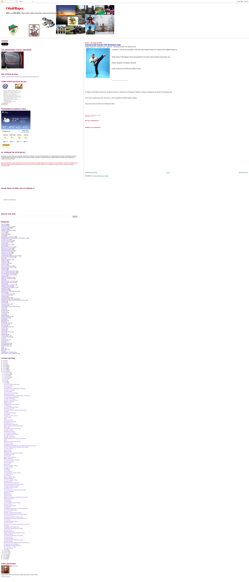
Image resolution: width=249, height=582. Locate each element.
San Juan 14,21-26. (8, 522)
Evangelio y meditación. (7, 236)
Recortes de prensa (6, 226)
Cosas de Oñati (5, 228)
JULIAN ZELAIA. (8, 450)
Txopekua (6, 411)
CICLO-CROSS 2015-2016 (8, 281)
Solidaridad (4, 334)
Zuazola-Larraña (8, 495)
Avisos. (3, 233)
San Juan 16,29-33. (8, 448)
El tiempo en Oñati (6, 147)
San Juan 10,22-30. (8, 548)
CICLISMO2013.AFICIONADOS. (9, 306)
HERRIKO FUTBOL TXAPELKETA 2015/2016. (13, 300)
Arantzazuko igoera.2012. (10, 505)
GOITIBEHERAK (5, 344)
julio (5, 380)
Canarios (3, 296)
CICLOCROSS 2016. (6, 294)
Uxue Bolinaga (7, 475)
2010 (4, 557)
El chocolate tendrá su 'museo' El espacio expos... (16, 410)
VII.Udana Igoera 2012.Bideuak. (11, 544)
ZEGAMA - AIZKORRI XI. (10, 437)
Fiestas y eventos (5, 242)
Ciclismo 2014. (5, 263)
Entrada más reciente (91, 172)
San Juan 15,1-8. (8, 511)
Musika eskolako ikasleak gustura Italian (13, 425)
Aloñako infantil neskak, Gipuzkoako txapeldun (15, 438)
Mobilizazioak (7, 492)
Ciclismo (3, 231)
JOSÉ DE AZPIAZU (8, 420)
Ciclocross (4, 340)
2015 (4, 366)
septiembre (7, 377)
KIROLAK (3, 264)
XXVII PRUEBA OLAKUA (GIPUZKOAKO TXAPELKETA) (17, 395)
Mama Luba (6, 427)
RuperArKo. (15, 566)
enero (5, 554)
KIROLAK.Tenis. (5, 345)
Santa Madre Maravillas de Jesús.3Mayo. (13, 535)
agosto (6, 378)
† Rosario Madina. (8, 391)
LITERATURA (4, 290)
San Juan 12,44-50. (8, 541)
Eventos (92, 116)
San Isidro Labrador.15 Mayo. (11, 480)
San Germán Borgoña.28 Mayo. (11, 407)
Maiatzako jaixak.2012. (9, 531)
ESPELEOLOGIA (5, 323)
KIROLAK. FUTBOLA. (7, 277)
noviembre (6, 374)
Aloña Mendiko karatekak (10, 413)
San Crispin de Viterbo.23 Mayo (11, 434)
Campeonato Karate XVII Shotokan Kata (13, 517)
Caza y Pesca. (5, 339)
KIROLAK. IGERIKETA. (7, 278)
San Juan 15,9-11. (8, 504)
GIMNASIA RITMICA (6, 316)
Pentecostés (7, 414)
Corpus (3, 314)
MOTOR (3, 302)
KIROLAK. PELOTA (6, 286)
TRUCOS (3, 292)
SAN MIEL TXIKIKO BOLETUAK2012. (13, 512)
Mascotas (3, 325)
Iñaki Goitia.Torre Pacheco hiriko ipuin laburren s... (16, 518)
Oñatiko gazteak (8, 402)
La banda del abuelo (8, 491)
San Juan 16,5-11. (8, 481)
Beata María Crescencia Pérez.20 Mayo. (13, 452)
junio (5, 381)
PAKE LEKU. (4, 349)
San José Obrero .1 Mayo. (10, 547)
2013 (4, 369)
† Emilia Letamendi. (8, 534)
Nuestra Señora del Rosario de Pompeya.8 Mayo (15, 514)
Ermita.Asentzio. (8, 462)
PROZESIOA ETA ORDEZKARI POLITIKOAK (14, 388)
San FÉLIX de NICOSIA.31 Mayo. (12, 384)
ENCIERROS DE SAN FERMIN (9, 299)
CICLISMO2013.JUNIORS (8, 273)
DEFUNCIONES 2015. (7, 247)
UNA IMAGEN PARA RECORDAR (10, 256)
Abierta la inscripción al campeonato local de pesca (16, 497)
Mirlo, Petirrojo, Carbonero (10, 457)
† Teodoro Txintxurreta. (9, 398)
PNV (2, 351)
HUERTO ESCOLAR (9, 498)
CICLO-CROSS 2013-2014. (8, 272)
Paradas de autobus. (9, 478)
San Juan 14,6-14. (8, 537)
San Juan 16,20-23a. (9, 461)
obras (2, 258)
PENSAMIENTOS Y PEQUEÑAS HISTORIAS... (13, 238)
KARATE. (3, 269)
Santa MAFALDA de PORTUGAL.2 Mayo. (13, 539)
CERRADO (4, 313)
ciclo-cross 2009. (5, 295)
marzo (5, 551)
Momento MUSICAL (6, 240)
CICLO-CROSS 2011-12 (7, 267)
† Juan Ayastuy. (7, 417)
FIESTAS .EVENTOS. (6, 230)
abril (5, 550)
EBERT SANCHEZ (8, 458)
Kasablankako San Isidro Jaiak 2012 (12, 545)
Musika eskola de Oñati (9, 477)
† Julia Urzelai (7, 520)
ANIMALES (4, 305)
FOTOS (3, 307)
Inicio (168, 172)
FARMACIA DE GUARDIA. (8, 285)
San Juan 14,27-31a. (9, 515)
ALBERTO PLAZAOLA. (9, 431)
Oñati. (5, 418)
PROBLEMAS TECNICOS (8, 352)
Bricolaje (3, 276)
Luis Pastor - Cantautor (9, 390)
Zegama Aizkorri (8, 500)
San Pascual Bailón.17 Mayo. (11, 465)
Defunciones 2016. (6, 249)
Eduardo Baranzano (8, 444)
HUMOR (3, 301)
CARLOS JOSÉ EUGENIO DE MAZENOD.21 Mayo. (16, 447)
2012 (4, 371)
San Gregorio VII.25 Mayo (10, 421)
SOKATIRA (4, 320)
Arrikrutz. (3, 329)
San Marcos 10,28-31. (9, 401)
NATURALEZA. (7, 507)
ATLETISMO (7, 470)
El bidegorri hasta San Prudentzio (12, 404)
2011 (4, 555)
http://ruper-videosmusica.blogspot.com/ (11, 76)
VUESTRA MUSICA (6, 337)
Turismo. (3, 311)
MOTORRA (4, 310)
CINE (2, 235)
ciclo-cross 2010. (5, 304)
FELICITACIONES (6, 297)
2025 (4, 360)
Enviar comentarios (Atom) (100, 176)
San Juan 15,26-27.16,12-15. (11, 415)
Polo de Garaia (7, 455)
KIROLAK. (4, 261)
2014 (4, 368)
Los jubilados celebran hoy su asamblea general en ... (16, 508)
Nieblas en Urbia (8, 451)
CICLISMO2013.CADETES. (8, 287)
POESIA (3, 319)
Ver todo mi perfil (5, 576)
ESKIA (3, 342)
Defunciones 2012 (6, 252)
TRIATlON (4, 268)
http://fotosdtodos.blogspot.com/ (31, 76)
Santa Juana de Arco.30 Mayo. (11, 393)
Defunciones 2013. (6, 248)
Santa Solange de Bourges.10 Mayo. (12, 502)
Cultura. (3, 309)
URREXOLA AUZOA (9, 538)
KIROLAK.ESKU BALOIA (7, 282)
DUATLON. (4, 262)
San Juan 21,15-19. (8, 422)
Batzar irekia (7, 464)
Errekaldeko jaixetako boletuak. (11, 397)
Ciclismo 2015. (5, 254)
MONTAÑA (4, 315)
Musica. (3, 333)
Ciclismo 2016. (5, 239)
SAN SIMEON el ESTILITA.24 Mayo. (12, 428)
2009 (4, 558)
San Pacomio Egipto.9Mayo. (10, 509)
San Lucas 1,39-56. (8, 385)
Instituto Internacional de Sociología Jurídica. (14, 532)
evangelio (4, 229)
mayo (5, 382)
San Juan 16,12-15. (8, 474)
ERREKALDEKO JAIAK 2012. (11, 424)
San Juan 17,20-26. (8, 430)
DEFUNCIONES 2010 (7, 250)
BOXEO (3, 321)
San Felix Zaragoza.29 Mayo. (11, 400)
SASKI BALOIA (5, 318)
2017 (4, 363)
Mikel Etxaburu (7, 494)
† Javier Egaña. (7, 501)
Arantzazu (6, 525)
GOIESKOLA (7, 468)
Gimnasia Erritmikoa (6, 332)
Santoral (3, 225)
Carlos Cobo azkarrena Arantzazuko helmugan (15, 489)
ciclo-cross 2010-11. (6, 266)
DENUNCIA (4, 288)
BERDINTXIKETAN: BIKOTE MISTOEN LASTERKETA (17, 542)
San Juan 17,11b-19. (9, 435)
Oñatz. (3, 348)
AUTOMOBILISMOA (6, 326)
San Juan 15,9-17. (8, 488)
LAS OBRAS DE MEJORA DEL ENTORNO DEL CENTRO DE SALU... (20, 445)
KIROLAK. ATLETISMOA (7, 257)
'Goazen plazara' (8, 471)
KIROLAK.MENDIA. (6, 259)
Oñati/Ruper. (15, 8)
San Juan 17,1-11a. (8, 442)
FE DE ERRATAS (5, 343)
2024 (4, 362)
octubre (6, 375)
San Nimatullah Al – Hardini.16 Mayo (12, 472)
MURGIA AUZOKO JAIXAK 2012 (11, 482)
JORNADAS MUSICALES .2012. (11, 527)
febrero (6, 552)
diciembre (6, 372)
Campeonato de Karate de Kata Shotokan (13, 484)
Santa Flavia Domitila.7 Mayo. (11, 521)
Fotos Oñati (4, 234)
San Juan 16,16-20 (8, 467)
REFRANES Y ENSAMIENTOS (9, 291)
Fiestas (3, 243)
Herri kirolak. (4, 324)
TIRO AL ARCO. (5, 335)
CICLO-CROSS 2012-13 (7, 275)
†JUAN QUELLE (8, 387)
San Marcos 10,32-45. (9, 394)
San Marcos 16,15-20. (9, 454)
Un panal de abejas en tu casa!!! (11, 485)
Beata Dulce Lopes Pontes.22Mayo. (12, 441)
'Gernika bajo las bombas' (10, 432)
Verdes (5, 440)
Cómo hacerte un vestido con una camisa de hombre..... (17, 524)
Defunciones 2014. (6, 244)
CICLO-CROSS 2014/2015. (8, 271)
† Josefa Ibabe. (7, 405)
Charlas (3, 330)
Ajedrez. (3, 328)
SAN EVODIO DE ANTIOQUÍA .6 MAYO (13, 528)
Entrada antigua (243, 172)
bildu (2, 338)
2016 (4, 365)
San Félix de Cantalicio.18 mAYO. (12, 460)
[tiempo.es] (6, 145)
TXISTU (3, 283)
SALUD (3, 245)
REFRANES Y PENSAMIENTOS (9, 353)
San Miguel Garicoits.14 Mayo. (11, 487)
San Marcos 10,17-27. (9, 408)
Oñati (2, 280)
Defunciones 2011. (6, 253)
